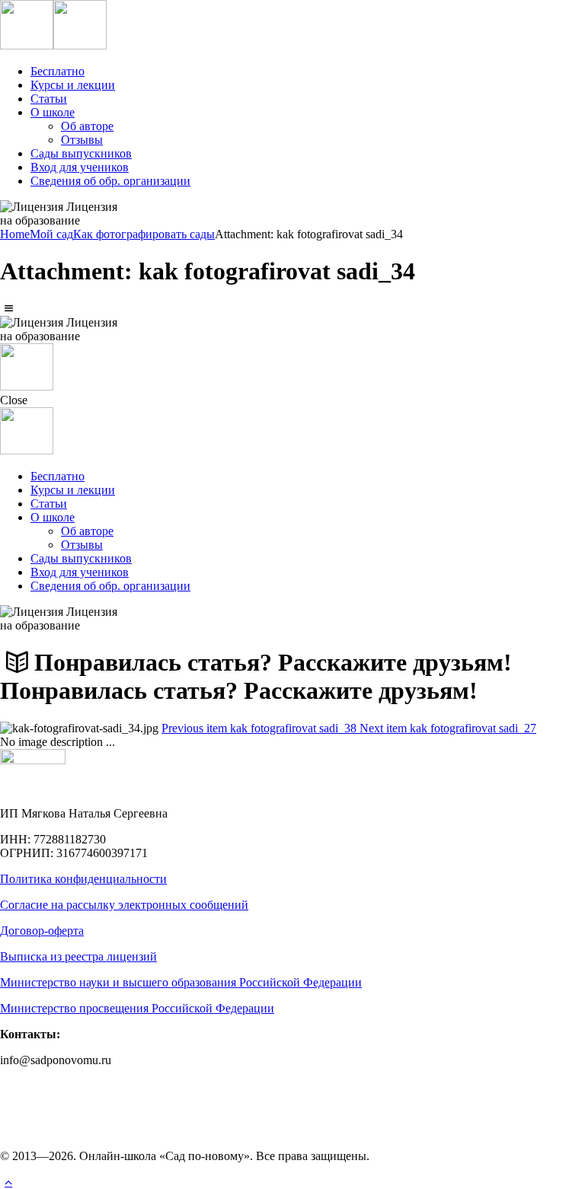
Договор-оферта (42, 930)
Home (15, 234)
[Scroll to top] (8, 1181)
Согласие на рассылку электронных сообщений (124, 904)
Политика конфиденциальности (83, 878)
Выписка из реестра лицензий (78, 956)
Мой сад (51, 234)
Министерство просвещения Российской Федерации (137, 1008)
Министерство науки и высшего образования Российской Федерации (181, 982)
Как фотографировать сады (144, 234)
